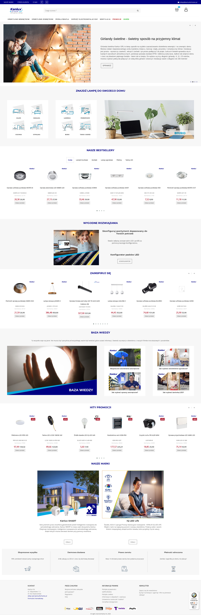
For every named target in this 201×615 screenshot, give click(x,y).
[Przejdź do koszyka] (177, 9)
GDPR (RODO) (106, 592)
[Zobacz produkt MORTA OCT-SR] (181, 176)
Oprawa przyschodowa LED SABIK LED (181, 435)
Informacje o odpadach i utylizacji (114, 597)
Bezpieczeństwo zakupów (74, 589)
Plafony (119, 160)
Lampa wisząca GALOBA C (117, 301)
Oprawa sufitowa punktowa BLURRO (149, 301)
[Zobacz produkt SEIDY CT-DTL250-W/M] (116, 176)
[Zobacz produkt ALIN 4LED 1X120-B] (84, 289)
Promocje (117, 19)
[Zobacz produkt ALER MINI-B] (149, 423)
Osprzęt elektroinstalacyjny (84, 19)
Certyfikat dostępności (110, 602)
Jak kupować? (69, 592)
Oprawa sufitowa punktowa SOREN (84, 188)
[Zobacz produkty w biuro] (149, 119)
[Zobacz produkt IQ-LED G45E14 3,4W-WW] (84, 423)
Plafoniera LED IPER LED (20, 435)
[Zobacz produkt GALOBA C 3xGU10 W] (116, 289)
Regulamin (68, 594)
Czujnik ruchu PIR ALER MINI (149, 435)
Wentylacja (105, 19)
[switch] (194, 607)
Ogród (126, 19)
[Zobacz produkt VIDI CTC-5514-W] (149, 176)
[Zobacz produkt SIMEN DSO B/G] (19, 289)
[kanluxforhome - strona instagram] (46, 2)
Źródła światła (62, 19)
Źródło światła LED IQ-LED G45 (84, 435)
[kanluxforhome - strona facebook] (42, 2)
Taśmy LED (129, 160)
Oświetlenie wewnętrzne (19, 19)
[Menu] (197, 592)
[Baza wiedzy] (52, 370)
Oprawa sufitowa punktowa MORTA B (20, 188)
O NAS (35, 2)
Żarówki (94, 160)
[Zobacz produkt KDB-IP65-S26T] (116, 423)
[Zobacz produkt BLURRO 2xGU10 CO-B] (149, 289)
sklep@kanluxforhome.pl (188, 2)
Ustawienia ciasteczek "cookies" (113, 599)
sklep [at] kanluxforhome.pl (37, 596)
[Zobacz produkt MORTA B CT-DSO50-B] (19, 176)
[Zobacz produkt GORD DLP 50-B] (181, 289)
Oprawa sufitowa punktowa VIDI (149, 188)
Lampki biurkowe (82, 160)
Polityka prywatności (109, 589)
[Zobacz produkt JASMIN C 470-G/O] (52, 289)
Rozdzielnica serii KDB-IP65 (116, 435)
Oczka (70, 160)
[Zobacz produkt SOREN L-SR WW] (84, 176)
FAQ (66, 597)
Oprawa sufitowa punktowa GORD (182, 301)
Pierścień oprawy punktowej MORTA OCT (181, 188)
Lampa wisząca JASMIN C (52, 301)
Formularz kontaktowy (35, 598)
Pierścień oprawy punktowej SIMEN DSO (20, 301)
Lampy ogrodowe (107, 160)
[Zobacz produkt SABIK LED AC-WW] (181, 423)
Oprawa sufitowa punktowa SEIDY (117, 188)
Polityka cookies (107, 594)
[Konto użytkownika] (187, 10)
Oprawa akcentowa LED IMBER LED (52, 188)
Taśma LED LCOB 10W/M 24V (52, 435)
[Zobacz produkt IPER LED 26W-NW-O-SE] (19, 423)
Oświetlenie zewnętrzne (42, 19)
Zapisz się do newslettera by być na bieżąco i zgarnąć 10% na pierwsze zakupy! (155, 592)
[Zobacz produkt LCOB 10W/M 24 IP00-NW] (52, 423)
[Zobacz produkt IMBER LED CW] (52, 176)
